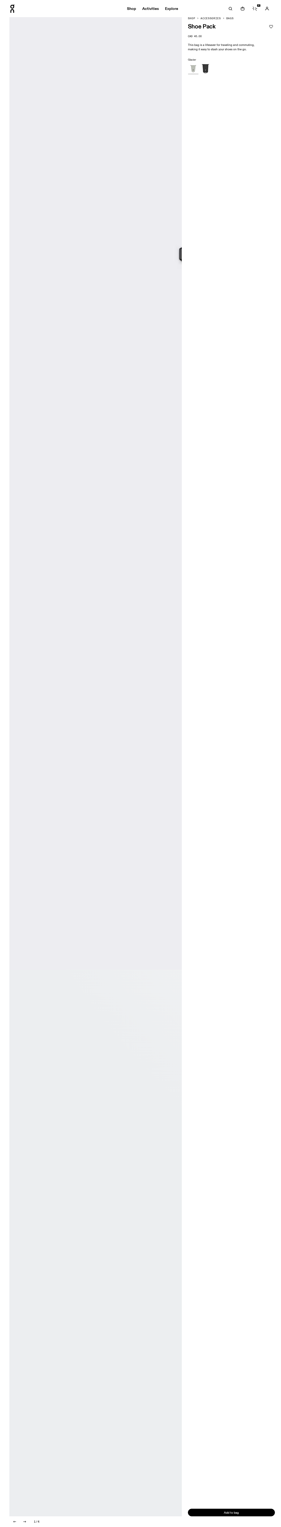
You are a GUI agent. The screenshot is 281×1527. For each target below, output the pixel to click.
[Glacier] (193, 68)
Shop (191, 18)
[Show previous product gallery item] (14, 1521)
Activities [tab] (150, 8)
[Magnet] (205, 68)
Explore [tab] (171, 8)
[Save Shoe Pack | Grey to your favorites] (271, 26)
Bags (230, 18)
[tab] (230, 8)
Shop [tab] (131, 8)
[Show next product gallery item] (24, 1521)
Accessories (211, 18)
